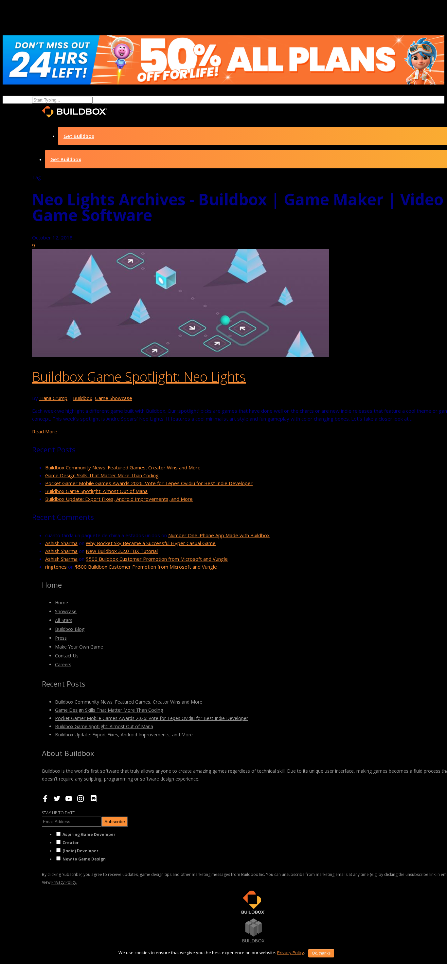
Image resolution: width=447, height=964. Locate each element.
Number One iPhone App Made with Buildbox (219, 535)
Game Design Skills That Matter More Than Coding (102, 475)
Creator (71, 842)
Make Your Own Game (79, 647)
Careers (63, 664)
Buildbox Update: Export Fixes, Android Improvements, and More (119, 499)
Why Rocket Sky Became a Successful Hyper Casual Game (151, 543)
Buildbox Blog (69, 629)
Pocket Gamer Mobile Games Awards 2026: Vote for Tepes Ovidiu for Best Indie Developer (149, 483)
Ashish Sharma (61, 543)
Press (61, 638)
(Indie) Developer (80, 851)
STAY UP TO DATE (58, 813)
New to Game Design (84, 859)
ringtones (56, 566)
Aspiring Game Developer (89, 834)
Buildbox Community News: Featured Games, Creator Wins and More (123, 467)
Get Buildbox (78, 136)
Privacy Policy (290, 952)
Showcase (66, 611)
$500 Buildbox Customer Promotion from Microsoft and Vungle (157, 559)
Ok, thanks (321, 953)
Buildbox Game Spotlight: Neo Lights (139, 377)
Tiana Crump (53, 398)
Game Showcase (113, 398)
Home (61, 602)
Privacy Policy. (64, 882)
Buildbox (82, 398)
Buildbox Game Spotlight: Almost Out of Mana (96, 491)
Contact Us (67, 655)
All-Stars (63, 620)
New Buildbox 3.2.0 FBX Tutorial (122, 551)
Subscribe (114, 821)
